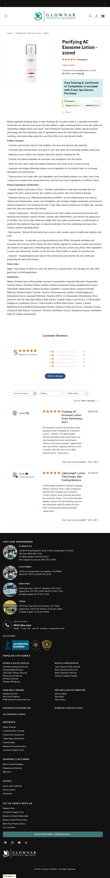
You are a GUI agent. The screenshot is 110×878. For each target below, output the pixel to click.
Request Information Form (14, 746)
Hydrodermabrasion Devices (15, 667)
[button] (6, 16)
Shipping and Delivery (12, 768)
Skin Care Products (11, 696)
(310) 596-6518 (44, 574)
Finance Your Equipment (13, 735)
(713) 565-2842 (55, 609)
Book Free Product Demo (14, 824)
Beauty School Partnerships (15, 820)
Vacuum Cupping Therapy (66, 676)
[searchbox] (22, 393)
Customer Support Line (13, 812)
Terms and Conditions (12, 786)
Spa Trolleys (60, 699)
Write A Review (55, 376)
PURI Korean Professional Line (16, 699)
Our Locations (9, 827)
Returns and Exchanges (13, 764)
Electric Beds (61, 694)
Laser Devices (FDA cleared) (67, 667)
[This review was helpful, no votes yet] (90, 462)
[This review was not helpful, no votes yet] (95, 462)
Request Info (8, 808)
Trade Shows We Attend (13, 738)
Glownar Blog (9, 742)
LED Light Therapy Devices (15, 673)
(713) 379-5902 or (39, 609)
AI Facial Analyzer (11, 678)
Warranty (7, 772)
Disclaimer (7, 793)
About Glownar (9, 727)
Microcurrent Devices (12, 676)
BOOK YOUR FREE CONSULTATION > (53, 834)
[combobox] (51, 393)
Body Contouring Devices (66, 670)
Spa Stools (59, 696)
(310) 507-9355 (26, 574)
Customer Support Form (13, 750)
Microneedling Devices (13, 670)
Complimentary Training (13, 731)
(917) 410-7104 (55, 591)
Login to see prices (68, 65)
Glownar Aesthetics (50, 869)
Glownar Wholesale (11, 681)
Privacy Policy (9, 790)
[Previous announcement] (5, 3)
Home (10, 33)
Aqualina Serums (10, 694)
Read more (63, 453)
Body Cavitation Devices (66, 673)
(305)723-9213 (42, 556)
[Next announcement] (104, 3)
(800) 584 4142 (35, 553)
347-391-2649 (37, 591)
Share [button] (68, 112)
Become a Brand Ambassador (16, 816)
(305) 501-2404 (48, 559)
